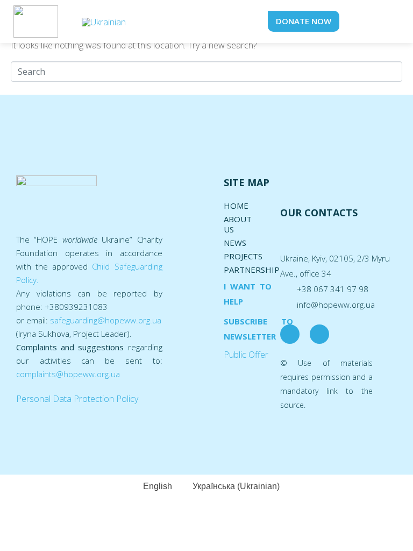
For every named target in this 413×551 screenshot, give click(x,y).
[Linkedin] (319, 334)
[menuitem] (103, 22)
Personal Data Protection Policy (77, 399)
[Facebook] (290, 334)
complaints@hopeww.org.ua (68, 374)
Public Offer (246, 355)
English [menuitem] (157, 486)
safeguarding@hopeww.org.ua (105, 320)
